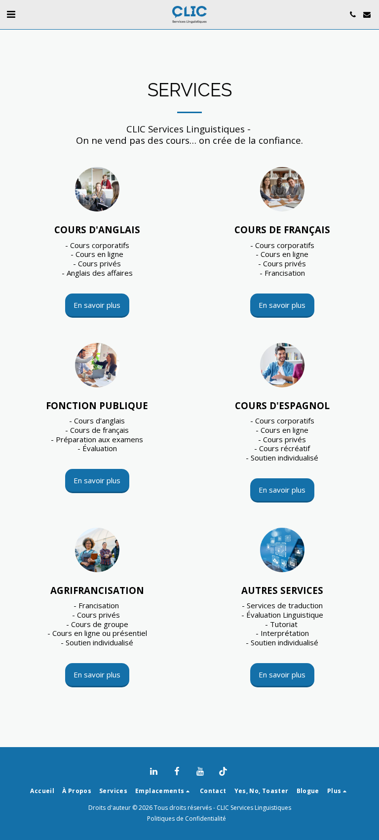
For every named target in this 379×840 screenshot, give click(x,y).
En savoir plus (97, 305)
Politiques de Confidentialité (186, 818)
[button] (10, 14)
